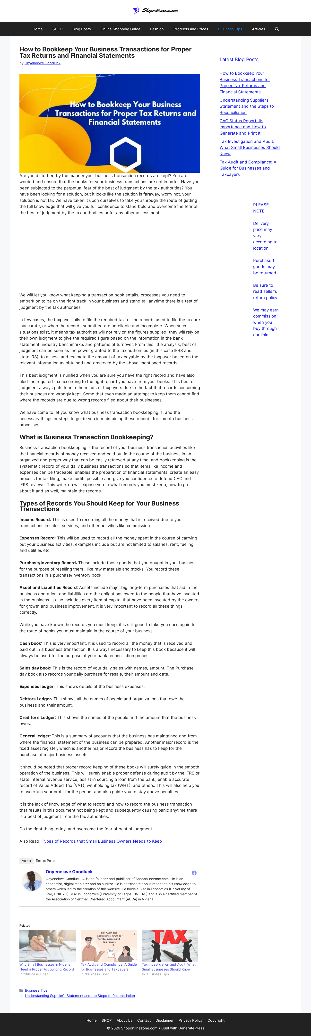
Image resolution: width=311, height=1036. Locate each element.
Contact (144, 1020)
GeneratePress (191, 1028)
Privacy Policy (191, 1020)
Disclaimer (165, 1020)
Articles (258, 29)
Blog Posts (81, 29)
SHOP (57, 29)
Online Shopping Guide (120, 29)
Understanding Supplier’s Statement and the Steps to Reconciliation (80, 996)
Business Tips (230, 29)
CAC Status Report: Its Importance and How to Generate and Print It (243, 127)
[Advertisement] (109, 256)
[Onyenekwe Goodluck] (32, 889)
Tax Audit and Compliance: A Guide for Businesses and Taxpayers (248, 168)
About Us (124, 1020)
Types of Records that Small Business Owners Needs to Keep (102, 841)
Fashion (157, 29)
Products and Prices (190, 29)
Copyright (216, 1020)
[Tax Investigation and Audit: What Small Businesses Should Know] (170, 946)
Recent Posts (45, 861)
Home (38, 29)
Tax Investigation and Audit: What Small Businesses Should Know (250, 147)
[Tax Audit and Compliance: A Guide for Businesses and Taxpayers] (109, 946)
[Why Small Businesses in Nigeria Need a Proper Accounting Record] (47, 946)
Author (26, 861)
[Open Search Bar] (277, 29)
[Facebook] (194, 873)
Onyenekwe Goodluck (69, 871)
